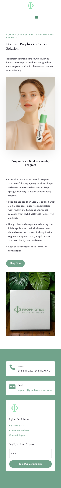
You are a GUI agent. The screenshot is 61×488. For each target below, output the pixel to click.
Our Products (16, 425)
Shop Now (15, 263)
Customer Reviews (19, 430)
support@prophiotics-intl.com (35, 390)
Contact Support (18, 435)
